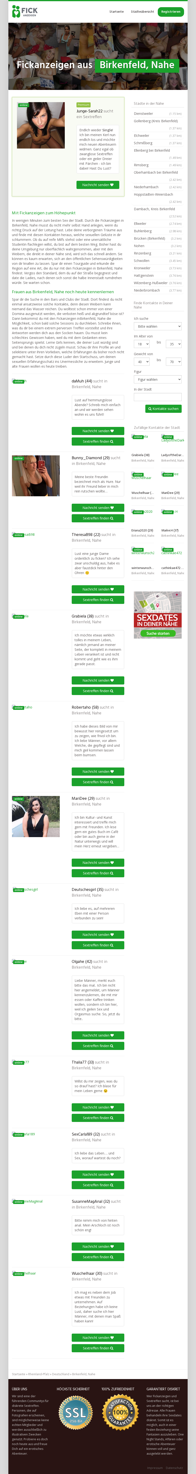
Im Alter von (143, 336)
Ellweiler (158, 223)
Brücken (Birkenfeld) (158, 238)
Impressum (155, 1468)
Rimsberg (158, 165)
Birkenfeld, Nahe (86, 387)
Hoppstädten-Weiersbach (158, 198)
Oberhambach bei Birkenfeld (158, 176)
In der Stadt (143, 389)
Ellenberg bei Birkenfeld (158, 154)
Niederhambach (158, 187)
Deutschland (60, 1374)
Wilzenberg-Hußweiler (158, 283)
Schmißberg (158, 143)
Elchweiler (158, 135)
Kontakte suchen (165, 408)
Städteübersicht (142, 12)
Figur (138, 371)
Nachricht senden (96, 184)
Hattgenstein (158, 275)
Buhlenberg (158, 231)
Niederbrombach (158, 290)
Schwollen (158, 260)
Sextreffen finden (96, 441)
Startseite (116, 12)
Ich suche (141, 318)
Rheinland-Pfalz (38, 1374)
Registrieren (170, 12)
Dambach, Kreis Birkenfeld (158, 212)
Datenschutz (174, 1468)
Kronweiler (158, 268)
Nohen (158, 245)
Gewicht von (143, 354)
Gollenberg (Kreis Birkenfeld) (158, 124)
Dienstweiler (158, 113)
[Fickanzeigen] (25, 12)
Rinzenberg (158, 253)
